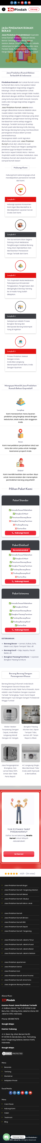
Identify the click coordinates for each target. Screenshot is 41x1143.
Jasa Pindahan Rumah (13, 913)
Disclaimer (8, 1076)
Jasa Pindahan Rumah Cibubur (16, 899)
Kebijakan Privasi (10, 1080)
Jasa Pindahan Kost (12, 971)
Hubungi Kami (9, 1108)
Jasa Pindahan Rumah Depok (16, 927)
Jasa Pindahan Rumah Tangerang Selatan (21, 890)
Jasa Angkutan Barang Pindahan (17, 984)
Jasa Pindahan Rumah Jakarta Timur (19, 940)
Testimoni (8, 1117)
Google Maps (8, 1024)
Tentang (7, 1072)
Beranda (7, 1067)
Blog (6, 1122)
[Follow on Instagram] (11, 2)
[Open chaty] (6, 1137)
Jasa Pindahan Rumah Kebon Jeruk (18, 903)
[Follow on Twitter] (15, 2)
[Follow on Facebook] (10, 1093)
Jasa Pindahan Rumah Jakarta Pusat (19, 944)
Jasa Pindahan (22, 1005)
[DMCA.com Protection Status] (13, 1053)
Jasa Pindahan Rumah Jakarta (15, 107)
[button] (3, 9)
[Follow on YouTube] (29, 2)
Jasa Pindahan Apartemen (15, 962)
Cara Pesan (9, 1104)
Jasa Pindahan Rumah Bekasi (16, 894)
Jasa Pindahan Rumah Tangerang (17, 931)
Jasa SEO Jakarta (12, 1140)
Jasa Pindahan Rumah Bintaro (16, 918)
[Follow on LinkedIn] (25, 2)
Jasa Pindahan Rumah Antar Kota (17, 980)
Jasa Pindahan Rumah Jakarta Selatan (19, 953)
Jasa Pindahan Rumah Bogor (15, 885)
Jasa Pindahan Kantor (13, 967)
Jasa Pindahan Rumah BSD (15, 922)
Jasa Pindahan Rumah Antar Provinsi (18, 975)
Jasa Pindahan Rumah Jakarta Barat (19, 949)
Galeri (6, 1113)
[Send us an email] (18, 2)
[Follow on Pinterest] (22, 2)
